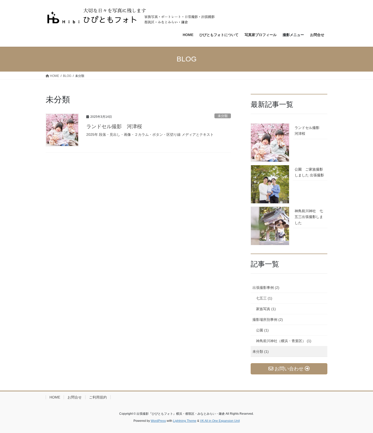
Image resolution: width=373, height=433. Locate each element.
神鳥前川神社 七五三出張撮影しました (309, 217)
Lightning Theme (184, 421)
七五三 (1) (264, 298)
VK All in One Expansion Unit (220, 421)
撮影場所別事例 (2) (267, 320)
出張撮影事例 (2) (265, 288)
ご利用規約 (98, 397)
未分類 (223, 116)
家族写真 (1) (266, 309)
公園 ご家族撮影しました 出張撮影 (309, 172)
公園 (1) (262, 330)
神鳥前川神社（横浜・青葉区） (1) (283, 341)
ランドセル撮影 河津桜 (114, 126)
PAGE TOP (359, 415)
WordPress (158, 421)
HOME (54, 397)
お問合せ (74, 397)
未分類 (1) (260, 351)
